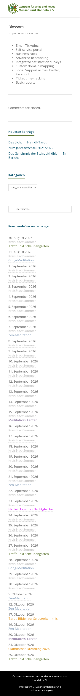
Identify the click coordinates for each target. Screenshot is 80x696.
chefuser (32, 33)
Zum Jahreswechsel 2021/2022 (30, 148)
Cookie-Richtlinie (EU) (40, 690)
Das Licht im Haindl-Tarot (27, 142)
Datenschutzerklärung (48, 686)
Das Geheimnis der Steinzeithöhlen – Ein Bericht (37, 155)
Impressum (25, 686)
